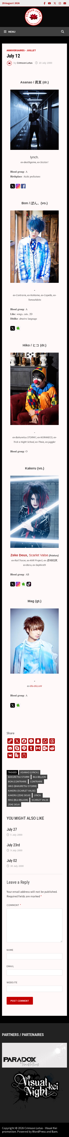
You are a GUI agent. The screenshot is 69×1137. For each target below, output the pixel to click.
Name (10, 950)
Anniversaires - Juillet (21, 50)
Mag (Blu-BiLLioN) (18, 799)
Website (12, 982)
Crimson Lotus (25, 62)
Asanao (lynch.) (29, 772)
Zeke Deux (18, 555)
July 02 (12, 860)
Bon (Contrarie (17, 781)
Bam (54, 1131)
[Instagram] (60, 3)
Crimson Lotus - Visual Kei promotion (29, 1129)
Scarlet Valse (40, 799)
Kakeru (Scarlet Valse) (22, 790)
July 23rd (13, 845)
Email (10, 966)
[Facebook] (45, 3)
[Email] (65, 3)
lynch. (37, 795)
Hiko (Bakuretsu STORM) (22, 786)
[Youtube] (50, 3)
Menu (11, 31)
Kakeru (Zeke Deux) (19, 795)
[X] (55, 3)
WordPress (39, 1131)
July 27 (12, 829)
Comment (14, 905)
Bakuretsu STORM (18, 777)
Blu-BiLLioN (36, 686)
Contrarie (36, 781)
